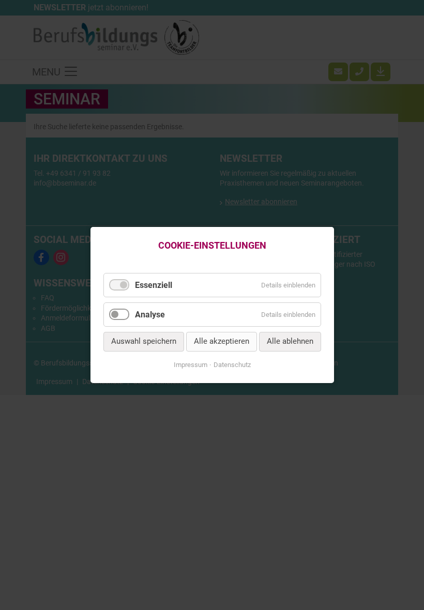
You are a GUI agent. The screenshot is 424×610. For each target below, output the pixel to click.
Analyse (150, 314)
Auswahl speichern (143, 341)
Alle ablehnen (290, 341)
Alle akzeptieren (221, 341)
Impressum (190, 365)
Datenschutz (232, 365)
